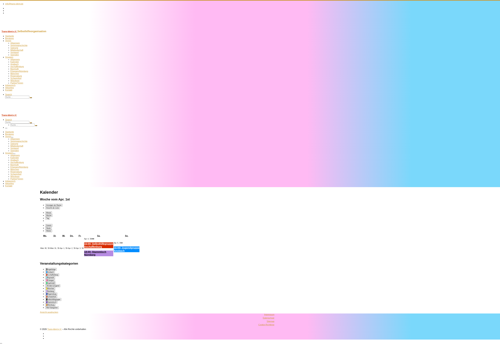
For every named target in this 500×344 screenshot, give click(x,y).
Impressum (269, 314)
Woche (48, 215)
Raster (53, 205)
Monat (48, 213)
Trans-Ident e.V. (54, 329)
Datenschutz (268, 318)
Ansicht (49, 312)
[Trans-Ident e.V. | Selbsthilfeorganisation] (16, 29)
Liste (52, 208)
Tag (47, 218)
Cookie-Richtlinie (266, 325)
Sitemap (270, 321)
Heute (48, 228)
